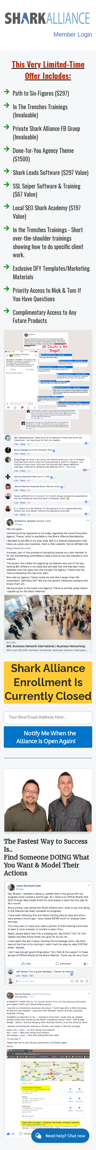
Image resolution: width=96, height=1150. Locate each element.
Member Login (73, 34)
